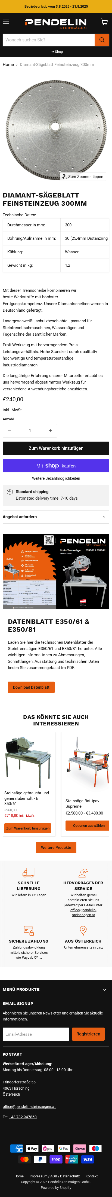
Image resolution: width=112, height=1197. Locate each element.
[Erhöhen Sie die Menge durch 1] (50, 431)
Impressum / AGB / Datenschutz (55, 1176)
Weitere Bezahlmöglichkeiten (56, 478)
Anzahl (8, 419)
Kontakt (92, 1176)
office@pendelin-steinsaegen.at (29, 1106)
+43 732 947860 (23, 1117)
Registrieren (88, 1034)
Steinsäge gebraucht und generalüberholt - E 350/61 (26, 798)
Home (8, 64)
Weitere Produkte (56, 847)
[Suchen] (102, 40)
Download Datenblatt (31, 687)
